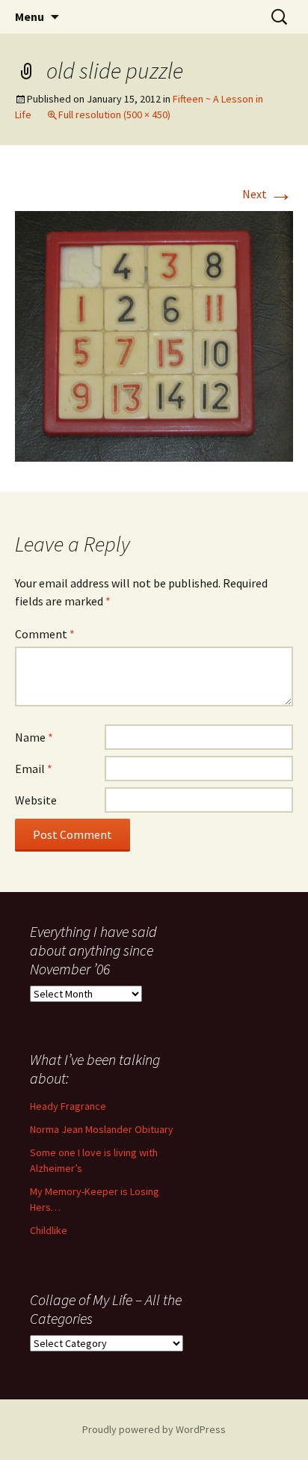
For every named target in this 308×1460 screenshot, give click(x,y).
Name (34, 737)
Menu (29, 16)
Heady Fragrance (68, 1106)
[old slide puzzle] (154, 334)
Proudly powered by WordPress (154, 1429)
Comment (45, 633)
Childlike (48, 1230)
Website (36, 799)
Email (33, 768)
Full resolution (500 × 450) (114, 114)
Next (267, 193)
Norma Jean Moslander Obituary (101, 1129)
